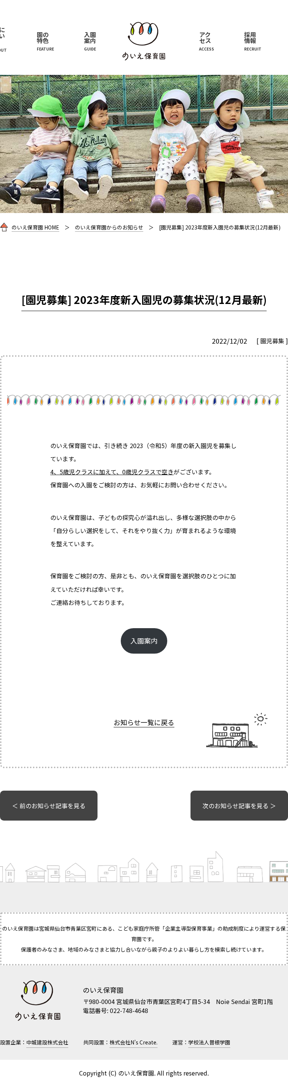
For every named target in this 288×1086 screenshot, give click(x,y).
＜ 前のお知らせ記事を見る (49, 805)
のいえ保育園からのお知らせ (109, 227)
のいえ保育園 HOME (35, 227)
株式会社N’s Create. (134, 1042)
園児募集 (272, 340)
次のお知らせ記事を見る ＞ (239, 805)
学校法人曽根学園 (209, 1042)
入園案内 (144, 640)
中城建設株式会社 (47, 1042)
